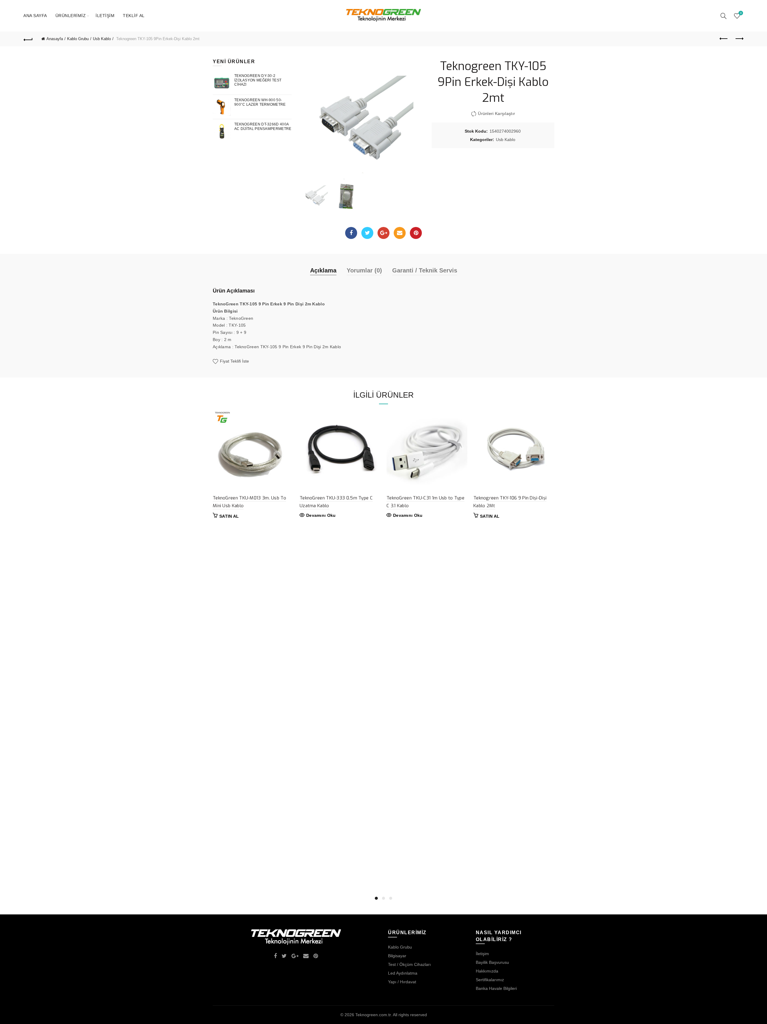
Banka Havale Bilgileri (496, 988)
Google (383, 233)
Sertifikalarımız (490, 979)
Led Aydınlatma (402, 973)
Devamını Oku (321, 515)
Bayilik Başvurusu (492, 962)
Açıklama (323, 270)
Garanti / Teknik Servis (424, 270)
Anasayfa (54, 39)
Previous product (723, 39)
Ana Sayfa (35, 15)
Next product (738, 39)
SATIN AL (229, 516)
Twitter (367, 233)
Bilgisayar (397, 955)
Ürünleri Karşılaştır (496, 113)
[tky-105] (345, 195)
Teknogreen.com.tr (373, 1014)
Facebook (351, 233)
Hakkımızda (487, 971)
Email (400, 233)
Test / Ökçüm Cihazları (409, 964)
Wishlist (741, 13)
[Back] (28, 39)
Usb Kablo (102, 39)
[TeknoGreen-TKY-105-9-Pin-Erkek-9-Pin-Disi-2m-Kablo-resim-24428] (362, 119)
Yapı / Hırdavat (402, 981)
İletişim (105, 15)
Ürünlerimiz (70, 15)
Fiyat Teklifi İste (234, 361)
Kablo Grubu (78, 39)
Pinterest (416, 233)
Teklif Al (134, 15)
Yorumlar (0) (364, 270)
